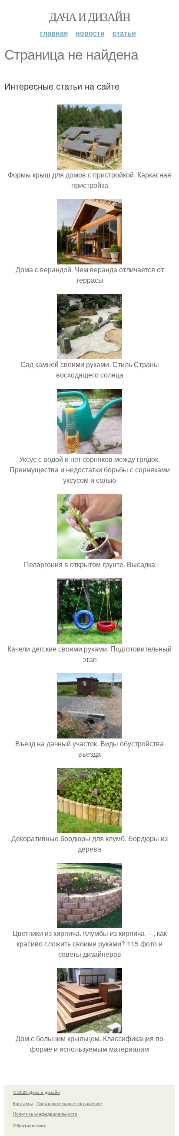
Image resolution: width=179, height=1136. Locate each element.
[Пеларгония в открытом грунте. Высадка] (89, 554)
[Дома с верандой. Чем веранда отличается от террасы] (89, 259)
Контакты (23, 1103)
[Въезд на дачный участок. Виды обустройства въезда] (89, 733)
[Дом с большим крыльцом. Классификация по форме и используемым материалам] (89, 1028)
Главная (54, 33)
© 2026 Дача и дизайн (36, 1092)
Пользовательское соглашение (69, 1103)
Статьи (124, 33)
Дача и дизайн (89, 16)
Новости (90, 33)
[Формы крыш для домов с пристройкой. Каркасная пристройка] (89, 164)
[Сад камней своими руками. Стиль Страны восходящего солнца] (89, 354)
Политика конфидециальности (45, 1114)
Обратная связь (29, 1126)
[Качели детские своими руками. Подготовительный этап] (89, 638)
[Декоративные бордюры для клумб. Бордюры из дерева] (89, 828)
